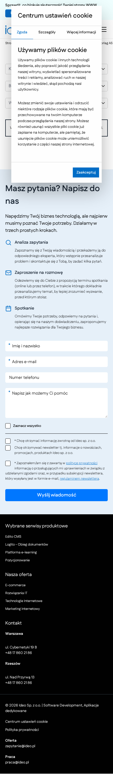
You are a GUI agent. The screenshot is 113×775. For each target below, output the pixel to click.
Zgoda (22, 32)
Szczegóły (46, 32)
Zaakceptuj (86, 172)
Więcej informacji (81, 32)
